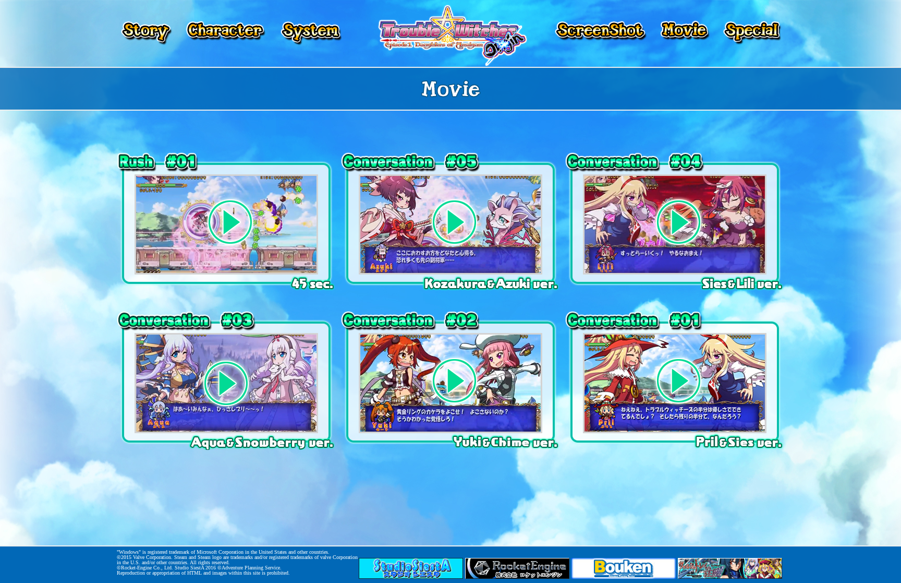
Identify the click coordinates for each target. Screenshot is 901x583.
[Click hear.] (226, 272)
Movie (684, 33)
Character (225, 33)
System (309, 33)
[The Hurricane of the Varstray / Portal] (730, 576)
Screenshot (602, 33)
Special (750, 33)
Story (147, 33)
